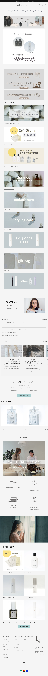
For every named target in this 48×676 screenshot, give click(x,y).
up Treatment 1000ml (27, 427)
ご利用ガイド (16, 639)
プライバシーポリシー (18, 650)
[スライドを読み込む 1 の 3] (22, 65)
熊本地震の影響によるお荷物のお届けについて (16, 329)
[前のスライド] (19, 65)
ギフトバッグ (6, 270)
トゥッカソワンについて (11, 308)
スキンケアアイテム (8, 250)
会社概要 (26, 642)
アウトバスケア (7, 209)
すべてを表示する (43, 341)
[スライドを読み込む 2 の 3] (24, 65)
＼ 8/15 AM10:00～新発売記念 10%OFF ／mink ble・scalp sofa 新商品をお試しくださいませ (24, 325)
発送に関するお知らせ (11, 332)
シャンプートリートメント (9, 189)
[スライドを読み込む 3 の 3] (26, 65)
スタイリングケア (7, 229)
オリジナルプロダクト (7, 642)
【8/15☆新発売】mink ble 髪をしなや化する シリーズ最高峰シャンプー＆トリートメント (34, 363)
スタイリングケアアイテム (10, 622)
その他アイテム (7, 290)
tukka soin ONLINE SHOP (10, 673)
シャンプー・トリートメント (7, 645)
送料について (16, 644)
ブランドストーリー (28, 639)
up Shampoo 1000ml (4, 427)
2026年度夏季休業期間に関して (12, 335)
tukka (7, 305)
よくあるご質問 (17, 642)
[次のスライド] (29, 65)
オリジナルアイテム (8, 573)
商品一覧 (5, 639)
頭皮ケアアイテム (7, 597)
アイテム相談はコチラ (24, 395)
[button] (2, 4)
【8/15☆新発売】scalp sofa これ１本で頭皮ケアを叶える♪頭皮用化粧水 (11, 362)
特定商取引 (16, 647)
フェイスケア (6, 657)
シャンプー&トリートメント (31, 573)
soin (11, 305)
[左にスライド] (21, 378)
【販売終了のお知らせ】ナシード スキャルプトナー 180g (18, 322)
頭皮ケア (5, 654)
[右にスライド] (26, 378)
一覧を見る (44, 319)
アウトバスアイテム (29, 597)
